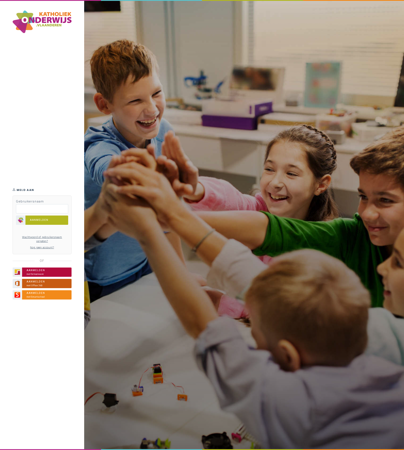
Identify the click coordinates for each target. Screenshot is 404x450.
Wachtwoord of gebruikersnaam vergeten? (42, 239)
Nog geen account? (42, 247)
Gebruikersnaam (30, 201)
